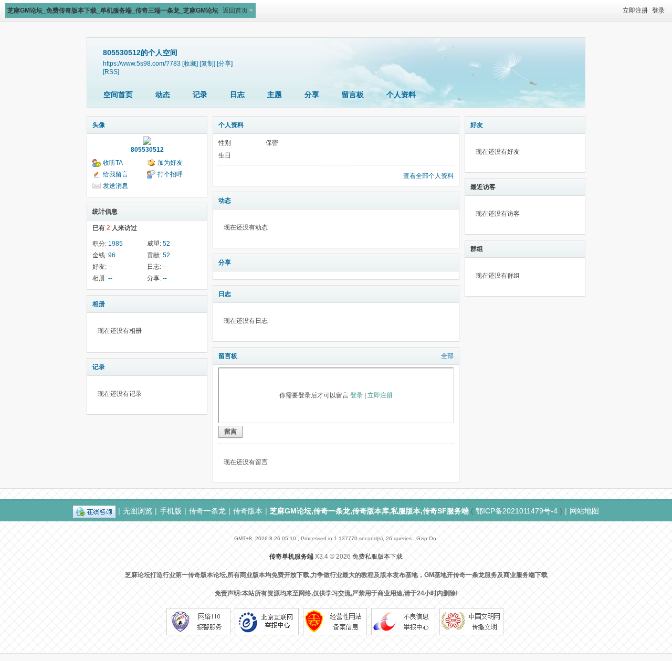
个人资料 (401, 94)
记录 (200, 94)
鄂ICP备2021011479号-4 (517, 511)
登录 (658, 10)
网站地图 (584, 511)
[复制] (207, 63)
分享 (311, 94)
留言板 (353, 94)
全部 (447, 356)
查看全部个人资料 (428, 176)
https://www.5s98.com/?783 (142, 63)
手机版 (171, 511)
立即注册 (635, 10)
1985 (115, 243)
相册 (98, 304)
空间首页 (118, 94)
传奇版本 (247, 511)
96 (112, 255)
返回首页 (235, 10)
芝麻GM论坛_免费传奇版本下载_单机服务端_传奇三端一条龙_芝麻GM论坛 (112, 10)
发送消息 (115, 186)
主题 (274, 94)
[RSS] (111, 71)
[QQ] (94, 511)
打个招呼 (170, 174)
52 (166, 243)
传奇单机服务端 (291, 556)
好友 (476, 125)
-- (110, 266)
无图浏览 (137, 511)
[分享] (225, 63)
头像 (98, 125)
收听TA (113, 162)
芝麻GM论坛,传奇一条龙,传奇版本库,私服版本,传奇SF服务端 (369, 511)
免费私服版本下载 (377, 556)
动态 (162, 94)
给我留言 (115, 174)
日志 (237, 94)
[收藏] (190, 63)
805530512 (147, 149)
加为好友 (170, 162)
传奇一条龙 (207, 511)
